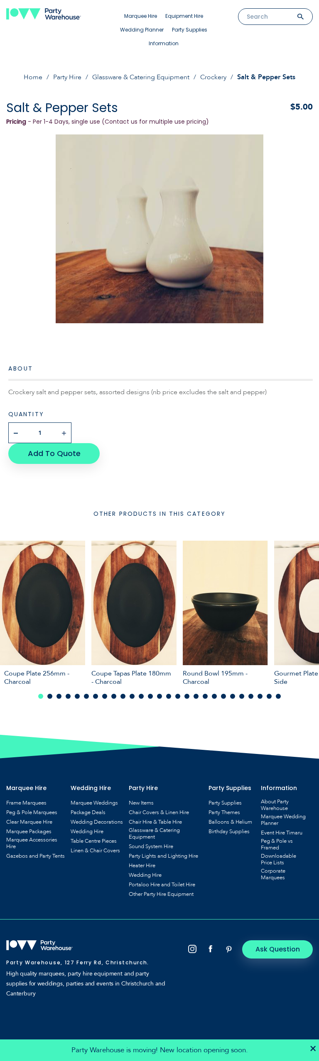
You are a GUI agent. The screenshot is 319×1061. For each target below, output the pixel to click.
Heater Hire (142, 865)
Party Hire (67, 77)
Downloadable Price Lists (278, 859)
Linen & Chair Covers (95, 850)
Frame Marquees (26, 803)
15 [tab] (168, 696)
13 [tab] (150, 696)
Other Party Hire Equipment (161, 894)
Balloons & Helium (230, 822)
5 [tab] (77, 696)
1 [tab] (40, 696)
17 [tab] (186, 696)
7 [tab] (95, 696)
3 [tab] (58, 696)
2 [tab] (49, 696)
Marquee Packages (29, 831)
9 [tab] (113, 696)
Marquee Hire (140, 16)
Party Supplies (189, 29)
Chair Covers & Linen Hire (159, 812)
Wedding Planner (142, 29)
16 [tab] (177, 696)
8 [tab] (104, 696)
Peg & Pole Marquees (31, 812)
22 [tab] (232, 696)
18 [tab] (196, 696)
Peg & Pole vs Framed (277, 844)
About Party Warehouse (275, 805)
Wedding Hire (87, 831)
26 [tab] (269, 696)
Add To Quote (54, 453)
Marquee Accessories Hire (31, 843)
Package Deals (88, 812)
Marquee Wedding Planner (283, 820)
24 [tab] (250, 696)
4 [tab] (68, 696)
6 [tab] (86, 696)
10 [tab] (122, 696)
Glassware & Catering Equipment (140, 77)
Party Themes (224, 812)
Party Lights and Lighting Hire (163, 856)
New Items (141, 803)
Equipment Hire (184, 16)
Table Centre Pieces (94, 841)
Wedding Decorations (97, 822)
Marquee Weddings (94, 803)
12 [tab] (141, 696)
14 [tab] (159, 696)
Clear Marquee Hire (29, 822)
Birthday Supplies (229, 831)
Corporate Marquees (273, 874)
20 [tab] (214, 696)
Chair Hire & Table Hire (155, 822)
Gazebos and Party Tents (35, 856)
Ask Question (277, 949)
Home (33, 77)
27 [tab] (278, 696)
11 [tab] (132, 696)
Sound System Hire (151, 846)
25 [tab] (260, 696)
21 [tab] (223, 696)
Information (164, 43)
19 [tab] (205, 696)
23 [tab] (241, 696)
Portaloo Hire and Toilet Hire (162, 884)
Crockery (213, 77)
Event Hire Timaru (281, 832)
